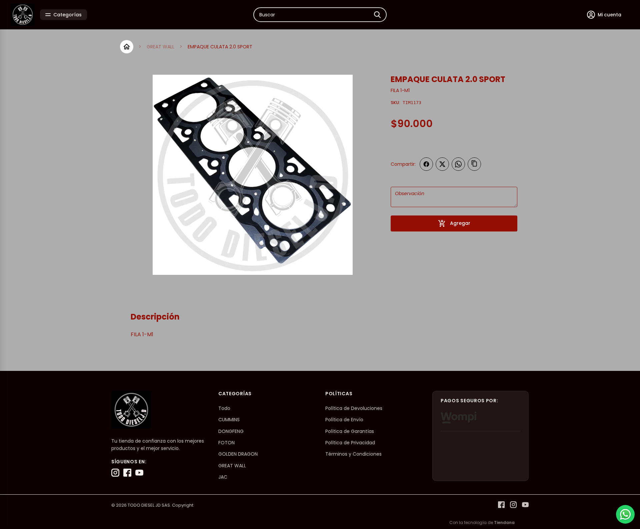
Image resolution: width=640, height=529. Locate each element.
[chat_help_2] (625, 514)
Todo (224, 408)
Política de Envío (344, 419)
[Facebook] (127, 473)
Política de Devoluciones (353, 408)
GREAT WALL (160, 46)
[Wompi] (458, 418)
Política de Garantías (349, 431)
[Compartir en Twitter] (442, 164)
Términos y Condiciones (353, 454)
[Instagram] (115, 473)
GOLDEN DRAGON (238, 454)
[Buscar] (377, 14)
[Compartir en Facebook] (426, 164)
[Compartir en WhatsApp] (458, 164)
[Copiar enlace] (474, 164)
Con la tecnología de (482, 522)
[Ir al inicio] (126, 46)
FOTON (226, 442)
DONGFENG (231, 431)
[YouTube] (139, 473)
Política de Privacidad (350, 442)
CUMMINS (229, 419)
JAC (222, 477)
